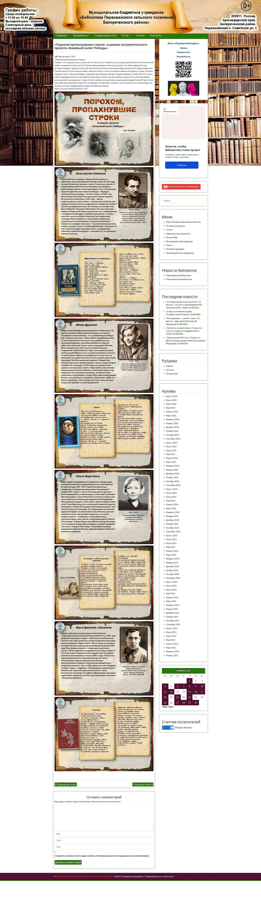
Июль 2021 (171, 632)
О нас (125, 35)
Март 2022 (171, 601)
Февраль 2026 (172, 419)
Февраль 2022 (172, 605)
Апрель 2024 (172, 504)
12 (171, 691)
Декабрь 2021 (172, 613)
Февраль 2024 (172, 512)
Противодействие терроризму (180, 253)
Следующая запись (142, 784)
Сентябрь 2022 (173, 578)
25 (165, 702)
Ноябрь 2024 (172, 477)
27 (177, 702)
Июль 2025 (171, 446)
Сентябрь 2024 (173, 485)
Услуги (140, 35)
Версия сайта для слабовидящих (183, 186)
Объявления (172, 373)
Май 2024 (170, 500)
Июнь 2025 (171, 450)
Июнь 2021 (171, 636)
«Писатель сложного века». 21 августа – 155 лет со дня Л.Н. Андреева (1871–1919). (184, 331)
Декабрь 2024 (172, 473)
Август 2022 (172, 582)
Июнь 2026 (171, 404)
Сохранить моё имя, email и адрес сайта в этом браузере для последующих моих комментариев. (102, 855)
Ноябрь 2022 (172, 570)
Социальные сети (105, 35)
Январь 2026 (172, 423)
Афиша (169, 366)
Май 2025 (170, 454)
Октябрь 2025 (172, 435)
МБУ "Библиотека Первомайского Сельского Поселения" (82, 876)
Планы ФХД (171, 237)
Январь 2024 (172, 516)
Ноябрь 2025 (172, 431)
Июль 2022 (171, 585)
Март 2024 (171, 508)
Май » (171, 706)
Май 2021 (170, 640)
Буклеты (170, 370)
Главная (61, 35)
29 (189, 702)
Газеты (169, 245)
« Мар (164, 706)
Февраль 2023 (172, 558)
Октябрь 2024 (172, 481)
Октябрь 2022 (172, 574)
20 (177, 697)
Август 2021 (172, 628)
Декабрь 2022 (172, 566)
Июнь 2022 (171, 589)
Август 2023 (172, 535)
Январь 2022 (172, 609)
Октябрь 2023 (172, 527)
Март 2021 (171, 647)
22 (189, 697)
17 (202, 691)
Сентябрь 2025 (173, 438)
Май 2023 (170, 547)
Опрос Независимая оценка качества (183, 222)
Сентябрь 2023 (173, 531)
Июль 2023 (171, 539)
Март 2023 (171, 555)
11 (165, 691)
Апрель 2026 (172, 411)
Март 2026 (171, 415)
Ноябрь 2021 (172, 616)
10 (202, 686)
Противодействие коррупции (179, 241)
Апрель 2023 (172, 551)
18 (165, 697)
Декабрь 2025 (172, 427)
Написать (182, 165)
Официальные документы (178, 233)
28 (183, 702)
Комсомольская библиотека (179, 279)
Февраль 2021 (172, 651)
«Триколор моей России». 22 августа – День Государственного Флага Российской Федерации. (185, 340)
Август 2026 (172, 396)
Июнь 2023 (171, 543)
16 (196, 691)
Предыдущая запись (66, 784)
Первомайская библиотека (178, 275)
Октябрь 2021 (172, 620)
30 (196, 702)
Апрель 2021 (172, 644)
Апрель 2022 (172, 597)
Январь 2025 (172, 469)
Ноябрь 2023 (172, 524)
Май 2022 (170, 593)
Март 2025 (171, 462)
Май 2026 (170, 408)
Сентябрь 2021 (173, 624)
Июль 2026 (171, 400)
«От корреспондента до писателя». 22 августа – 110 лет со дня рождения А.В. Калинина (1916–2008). (184, 305)
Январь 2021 (172, 655)
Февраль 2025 (172, 466)
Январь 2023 (172, 562)
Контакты (156, 35)
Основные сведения (175, 226)
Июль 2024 (171, 493)
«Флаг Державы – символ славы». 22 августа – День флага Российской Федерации (183, 321)
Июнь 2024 (171, 497)
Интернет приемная (175, 249)
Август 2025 (172, 442)
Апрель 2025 (172, 458)
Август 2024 (172, 489)
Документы (80, 35)
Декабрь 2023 (172, 520)
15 (189, 691)
